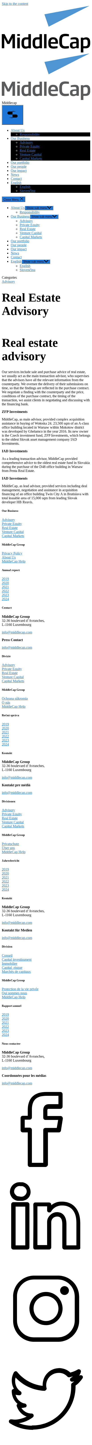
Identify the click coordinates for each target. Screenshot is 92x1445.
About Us (18, 130)
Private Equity (30, 146)
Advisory (26, 142)
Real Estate (28, 150)
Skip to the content (15, 4)
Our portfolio (20, 162)
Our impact (19, 170)
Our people (19, 166)
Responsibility (30, 134)
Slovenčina (27, 191)
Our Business (20, 138)
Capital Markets (31, 158)
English (16, 183)
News (15, 174)
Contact (16, 179)
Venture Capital (31, 154)
